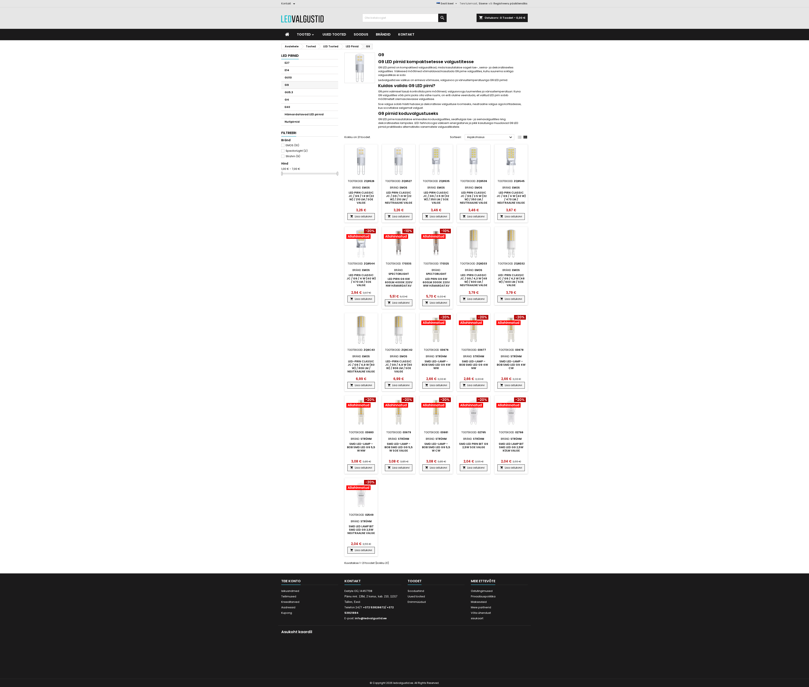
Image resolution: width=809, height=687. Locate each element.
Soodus (361, 34)
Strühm (293, 156)
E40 (287, 107)
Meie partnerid (481, 607)
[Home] (287, 34)
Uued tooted (334, 34)
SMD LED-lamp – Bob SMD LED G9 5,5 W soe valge (398, 447)
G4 (287, 100)
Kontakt (406, 34)
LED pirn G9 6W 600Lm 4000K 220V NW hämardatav (399, 282)
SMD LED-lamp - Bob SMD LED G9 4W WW (436, 364)
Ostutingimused (482, 591)
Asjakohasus (490, 137)
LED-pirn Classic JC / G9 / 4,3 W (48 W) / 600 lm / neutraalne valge (473, 280)
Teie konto (291, 581)
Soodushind (416, 591)
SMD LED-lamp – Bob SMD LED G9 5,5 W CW (436, 447)
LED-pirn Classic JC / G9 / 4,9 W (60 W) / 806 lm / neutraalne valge (361, 366)
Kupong (286, 613)
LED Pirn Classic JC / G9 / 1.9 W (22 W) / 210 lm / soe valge (361, 198)
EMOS (292, 145)
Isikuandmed (290, 591)
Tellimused (288, 596)
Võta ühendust (481, 613)
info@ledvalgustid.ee (371, 618)
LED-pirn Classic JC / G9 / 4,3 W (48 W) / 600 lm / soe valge (511, 280)
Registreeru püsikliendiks (510, 3)
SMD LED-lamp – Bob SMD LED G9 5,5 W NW (361, 447)
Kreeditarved (290, 602)
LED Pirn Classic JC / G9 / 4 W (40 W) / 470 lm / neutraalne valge (511, 198)
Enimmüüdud (417, 602)
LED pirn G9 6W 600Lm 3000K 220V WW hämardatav (436, 282)
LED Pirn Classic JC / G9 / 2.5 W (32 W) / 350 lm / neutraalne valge (473, 198)
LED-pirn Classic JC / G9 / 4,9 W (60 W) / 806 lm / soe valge (398, 366)
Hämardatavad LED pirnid (304, 114)
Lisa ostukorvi (361, 216)
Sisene (483, 3)
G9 (287, 85)
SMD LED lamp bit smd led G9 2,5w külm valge (511, 447)
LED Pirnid (290, 55)
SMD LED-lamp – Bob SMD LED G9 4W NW (473, 364)
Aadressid (288, 607)
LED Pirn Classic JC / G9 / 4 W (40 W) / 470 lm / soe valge (361, 280)
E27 (287, 63)
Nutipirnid (292, 122)
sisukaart (477, 618)
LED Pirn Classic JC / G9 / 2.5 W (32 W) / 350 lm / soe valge (436, 198)
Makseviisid (479, 602)
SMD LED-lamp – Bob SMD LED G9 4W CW (511, 364)
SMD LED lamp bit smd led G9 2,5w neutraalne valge (361, 529)
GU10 (288, 78)
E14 (287, 70)
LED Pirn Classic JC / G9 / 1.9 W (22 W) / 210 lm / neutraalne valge (398, 198)
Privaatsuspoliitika (483, 596)
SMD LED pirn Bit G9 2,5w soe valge (473, 445)
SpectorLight (297, 151)
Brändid (383, 34)
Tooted (304, 34)
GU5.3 (289, 92)
